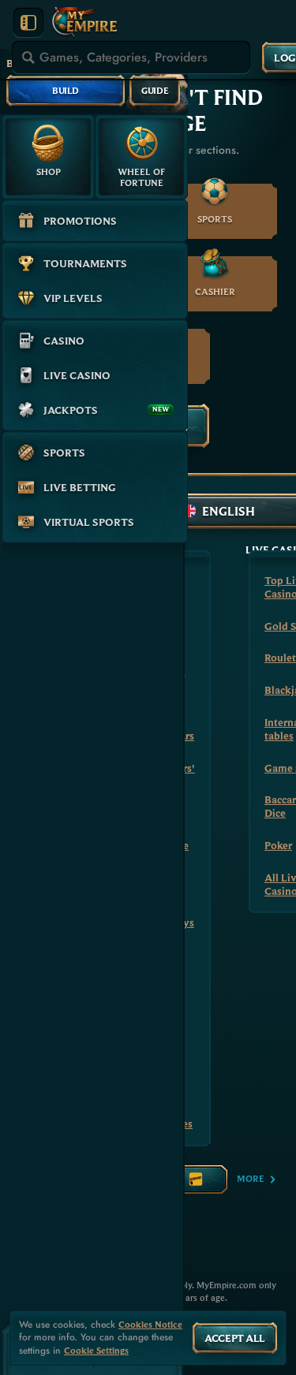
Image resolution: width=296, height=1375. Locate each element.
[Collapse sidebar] (28, 23)
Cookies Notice (150, 1324)
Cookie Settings (96, 1350)
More (250, 1178)
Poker (278, 845)
